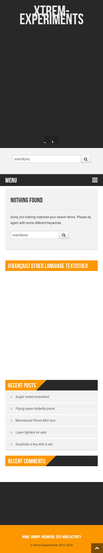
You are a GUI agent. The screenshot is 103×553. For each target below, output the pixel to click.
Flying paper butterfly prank (35, 408)
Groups (35, 537)
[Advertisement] (51, 80)
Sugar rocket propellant (32, 396)
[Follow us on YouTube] (55, 139)
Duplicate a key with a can (34, 444)
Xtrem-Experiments (52, 16)
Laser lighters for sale (31, 432)
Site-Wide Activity (68, 537)
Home (26, 537)
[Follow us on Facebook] (47, 139)
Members (48, 537)
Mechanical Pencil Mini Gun (36, 420)
